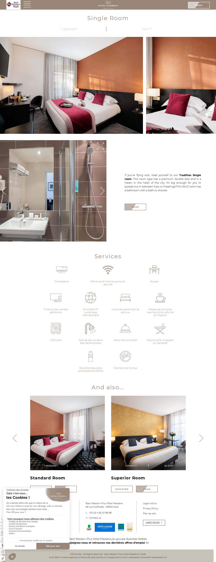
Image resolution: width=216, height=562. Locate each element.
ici (147, 542)
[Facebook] (2, 545)
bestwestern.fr (159, 557)
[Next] (102, 191)
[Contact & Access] (2, 525)
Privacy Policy (150, 508)
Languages (152, 522)
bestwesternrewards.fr (140, 557)
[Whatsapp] (2, 532)
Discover (122, 489)
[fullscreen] (100, 146)
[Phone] (2, 519)
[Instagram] (2, 551)
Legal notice (150, 503)
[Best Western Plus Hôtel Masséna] (108, 5)
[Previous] (4, 191)
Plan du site (149, 513)
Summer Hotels (136, 538)
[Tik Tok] (2, 558)
